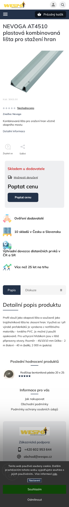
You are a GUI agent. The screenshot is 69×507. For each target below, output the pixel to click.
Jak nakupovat (34, 399)
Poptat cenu (23, 197)
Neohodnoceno (25, 108)
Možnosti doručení (26, 177)
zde (55, 473)
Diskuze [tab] (30, 290)
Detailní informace (14, 131)
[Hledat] (62, 4)
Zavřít (54, 160)
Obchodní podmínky (34, 404)
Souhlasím (35, 489)
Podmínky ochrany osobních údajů (34, 409)
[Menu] (5, 14)
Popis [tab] (12, 290)
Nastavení (34, 480)
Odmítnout (34, 499)
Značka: (12, 113)
